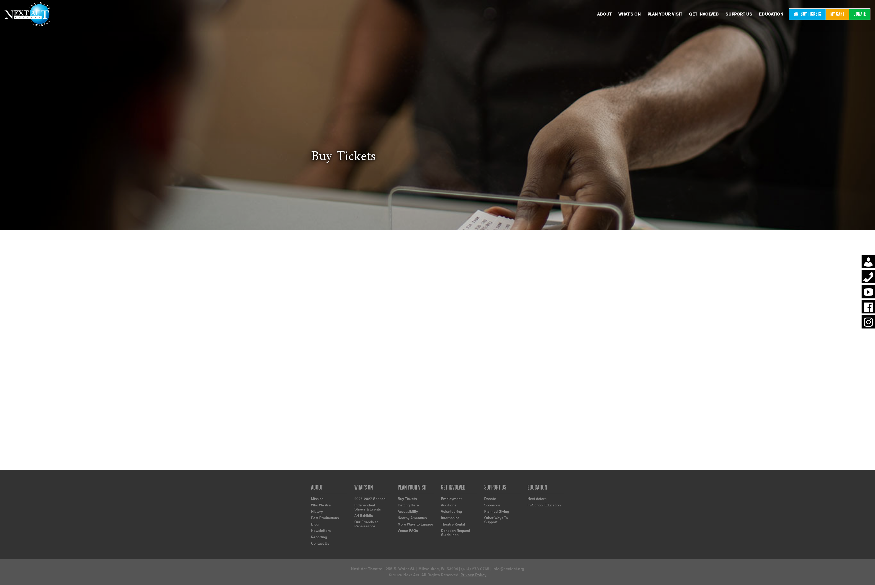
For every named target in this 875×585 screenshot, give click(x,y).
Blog (315, 524)
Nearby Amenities (412, 518)
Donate (490, 499)
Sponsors (492, 505)
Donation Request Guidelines (455, 533)
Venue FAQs (408, 531)
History (317, 511)
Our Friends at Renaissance (366, 524)
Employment (451, 499)
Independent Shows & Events (367, 507)
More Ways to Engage (415, 524)
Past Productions (325, 518)
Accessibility (408, 511)
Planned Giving (496, 511)
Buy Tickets (407, 499)
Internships (450, 518)
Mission (317, 499)
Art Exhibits (363, 515)
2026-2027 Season (370, 499)
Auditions (448, 505)
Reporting (319, 537)
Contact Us (320, 543)
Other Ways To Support (496, 520)
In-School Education (544, 505)
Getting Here (408, 505)
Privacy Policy (473, 574)
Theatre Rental (453, 524)
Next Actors (537, 499)
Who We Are (321, 505)
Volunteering (451, 511)
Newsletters (321, 531)
